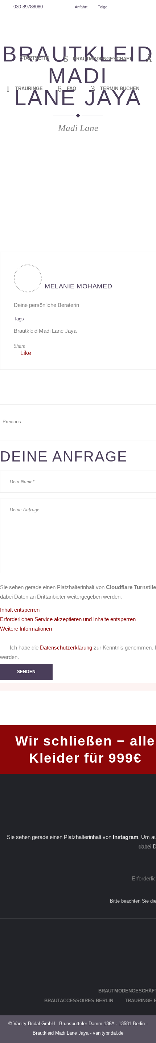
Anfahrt (80, 7)
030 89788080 (28, 6)
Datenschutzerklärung (66, 647)
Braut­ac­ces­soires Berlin (78, 1000)
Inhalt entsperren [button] (20, 610)
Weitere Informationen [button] (26, 629)
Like (25, 353)
